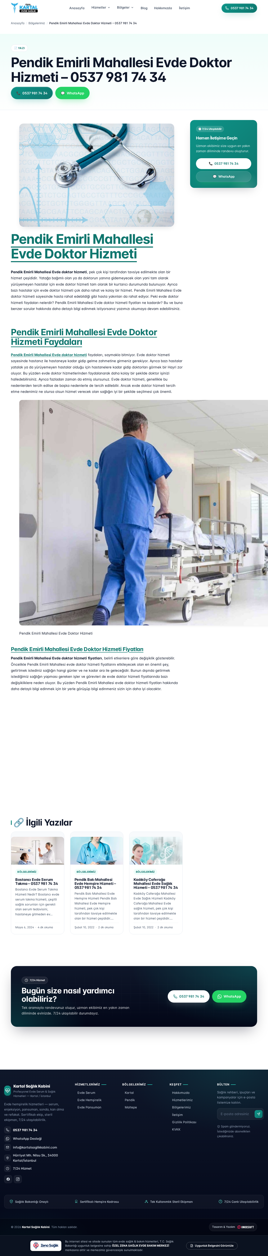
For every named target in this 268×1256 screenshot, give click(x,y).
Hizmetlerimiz (182, 1100)
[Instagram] (18, 1179)
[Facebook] (8, 1179)
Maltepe (131, 1107)
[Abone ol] (259, 1114)
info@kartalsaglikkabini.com (35, 1147)
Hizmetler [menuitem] (98, 7)
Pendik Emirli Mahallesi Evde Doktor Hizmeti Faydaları (84, 337)
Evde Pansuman (89, 1107)
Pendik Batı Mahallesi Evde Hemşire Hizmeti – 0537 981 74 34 (95, 883)
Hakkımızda (180, 1093)
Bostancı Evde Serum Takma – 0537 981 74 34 (36, 881)
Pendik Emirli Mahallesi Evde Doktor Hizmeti (82, 246)
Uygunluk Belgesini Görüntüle (214, 1245)
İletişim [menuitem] (184, 8)
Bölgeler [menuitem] (123, 7)
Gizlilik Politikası (184, 1122)
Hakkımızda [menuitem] (163, 8)
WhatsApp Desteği (27, 1139)
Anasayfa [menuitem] (77, 8)
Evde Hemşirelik (89, 1100)
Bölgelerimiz (36, 23)
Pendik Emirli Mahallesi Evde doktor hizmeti (49, 355)
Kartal (129, 1093)
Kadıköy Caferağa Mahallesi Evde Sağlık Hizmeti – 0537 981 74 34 (156, 883)
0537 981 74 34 (224, 164)
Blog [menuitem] (144, 8)
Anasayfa (17, 23)
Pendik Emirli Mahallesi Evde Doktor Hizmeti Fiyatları (77, 649)
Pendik (130, 1100)
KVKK (176, 1129)
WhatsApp (224, 176)
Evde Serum (86, 1093)
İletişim (177, 1115)
